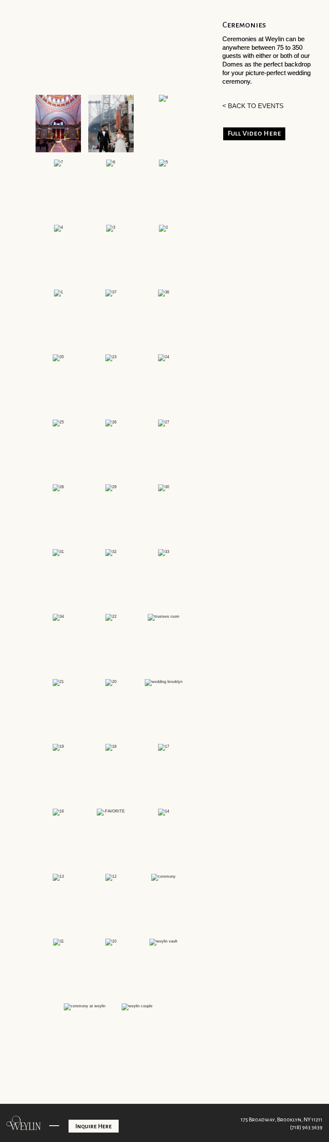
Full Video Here (254, 133)
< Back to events (253, 105)
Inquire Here (93, 1126)
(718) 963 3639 (306, 1127)
